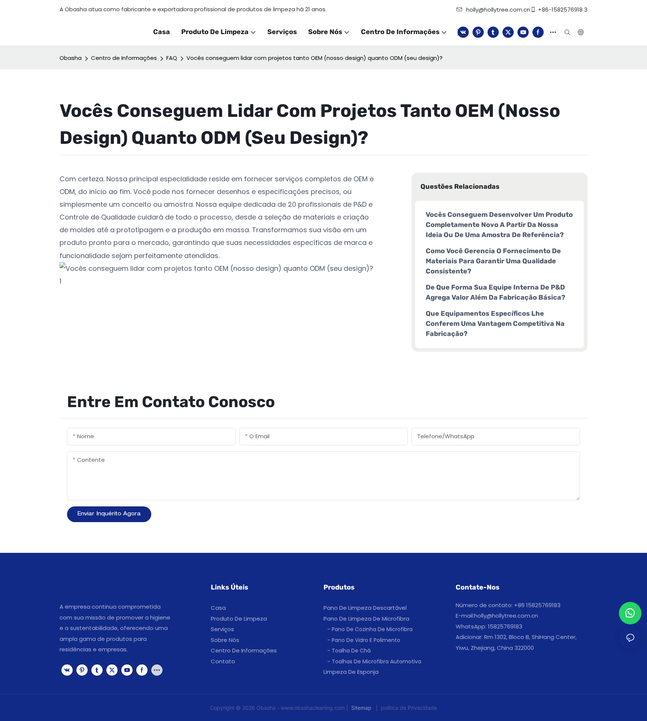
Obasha (71, 58)
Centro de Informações (124, 58)
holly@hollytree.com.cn (506, 615)
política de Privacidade (408, 708)
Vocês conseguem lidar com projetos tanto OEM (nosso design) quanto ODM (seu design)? (314, 58)
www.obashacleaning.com (313, 708)
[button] (459, 32)
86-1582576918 (562, 9)
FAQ (171, 58)
